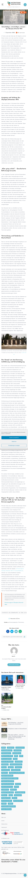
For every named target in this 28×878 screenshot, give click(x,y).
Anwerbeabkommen (7, 750)
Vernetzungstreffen (6, 800)
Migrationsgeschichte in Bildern (10, 778)
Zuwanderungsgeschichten (8, 806)
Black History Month (7, 756)
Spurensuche (18, 795)
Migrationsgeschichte (7, 775)
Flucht (15, 758)
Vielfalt (4, 803)
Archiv (2, 820)
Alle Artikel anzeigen (14, 664)
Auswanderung (16, 753)
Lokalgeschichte (16, 770)
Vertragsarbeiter (18, 800)
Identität (11, 767)
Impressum (4, 827)
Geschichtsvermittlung (16, 764)
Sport (10, 795)
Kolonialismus (5, 770)
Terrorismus (21, 622)
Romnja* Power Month (7, 792)
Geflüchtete (5, 764)
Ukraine (14, 798)
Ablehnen (14, 441)
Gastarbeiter (19, 761)
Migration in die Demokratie (17, 772)
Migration (4, 772)
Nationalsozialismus (7, 786)
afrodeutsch (10, 747)
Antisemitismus (20, 747)
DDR (21, 756)
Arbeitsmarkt (17, 750)
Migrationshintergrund (7, 784)
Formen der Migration (7, 761)
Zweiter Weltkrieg (6, 809)
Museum (18, 784)
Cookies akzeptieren (14, 437)
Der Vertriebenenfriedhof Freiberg (6, 707)
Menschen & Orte (15, 618)
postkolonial (5, 789)
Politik (16, 786)
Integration (18, 767)
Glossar (4, 767)
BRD (16, 756)
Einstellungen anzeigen (14, 445)
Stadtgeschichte (6, 798)
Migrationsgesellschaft (7, 781)
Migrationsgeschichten (11, 873)
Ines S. (13, 656)
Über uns (3, 817)
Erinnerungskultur (13, 622)
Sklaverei (4, 795)
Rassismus (13, 789)
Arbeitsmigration (6, 753)
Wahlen (10, 803)
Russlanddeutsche (20, 792)
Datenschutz (4, 824)
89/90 (3, 747)
